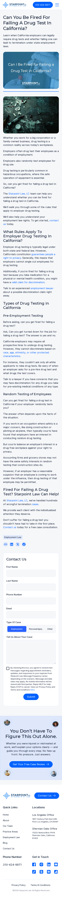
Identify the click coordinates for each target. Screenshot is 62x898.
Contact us (9, 527)
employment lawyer (42, 288)
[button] (56, 5)
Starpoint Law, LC (18, 193)
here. (32, 690)
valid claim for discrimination (28, 282)
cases (35, 504)
